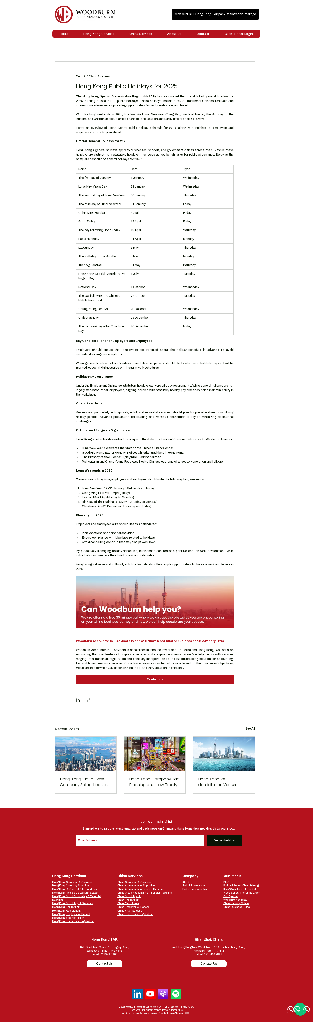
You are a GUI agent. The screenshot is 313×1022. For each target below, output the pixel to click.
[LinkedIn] (137, 994)
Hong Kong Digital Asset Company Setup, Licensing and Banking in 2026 (85, 782)
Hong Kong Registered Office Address (74, 889)
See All (250, 728)
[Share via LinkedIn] (78, 700)
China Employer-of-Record (133, 907)
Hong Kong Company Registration (72, 882)
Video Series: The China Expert (242, 892)
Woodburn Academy (235, 900)
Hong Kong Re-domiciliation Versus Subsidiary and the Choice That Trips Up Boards (223, 782)
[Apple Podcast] (163, 994)
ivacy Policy (187, 1007)
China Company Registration (134, 882)
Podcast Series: (232, 885)
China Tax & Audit (127, 900)
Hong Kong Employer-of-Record (71, 914)
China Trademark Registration (135, 914)
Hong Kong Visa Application (68, 917)
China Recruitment (128, 903)
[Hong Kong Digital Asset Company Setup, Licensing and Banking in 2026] (85, 754)
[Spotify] (176, 994)
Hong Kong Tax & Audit (65, 907)
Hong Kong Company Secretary (70, 885)
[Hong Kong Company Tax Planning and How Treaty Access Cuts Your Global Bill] (155, 754)
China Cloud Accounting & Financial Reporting (144, 892)
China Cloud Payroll (129, 896)
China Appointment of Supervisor (136, 885)
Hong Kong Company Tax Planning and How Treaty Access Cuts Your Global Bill (154, 782)
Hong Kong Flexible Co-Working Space (75, 892)
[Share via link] (88, 700)
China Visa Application (130, 910)
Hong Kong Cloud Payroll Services (72, 903)
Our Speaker (230, 896)
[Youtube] (150, 994)
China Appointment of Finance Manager (140, 889)
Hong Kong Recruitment (66, 910)
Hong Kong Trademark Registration (73, 921)
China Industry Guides (236, 903)
